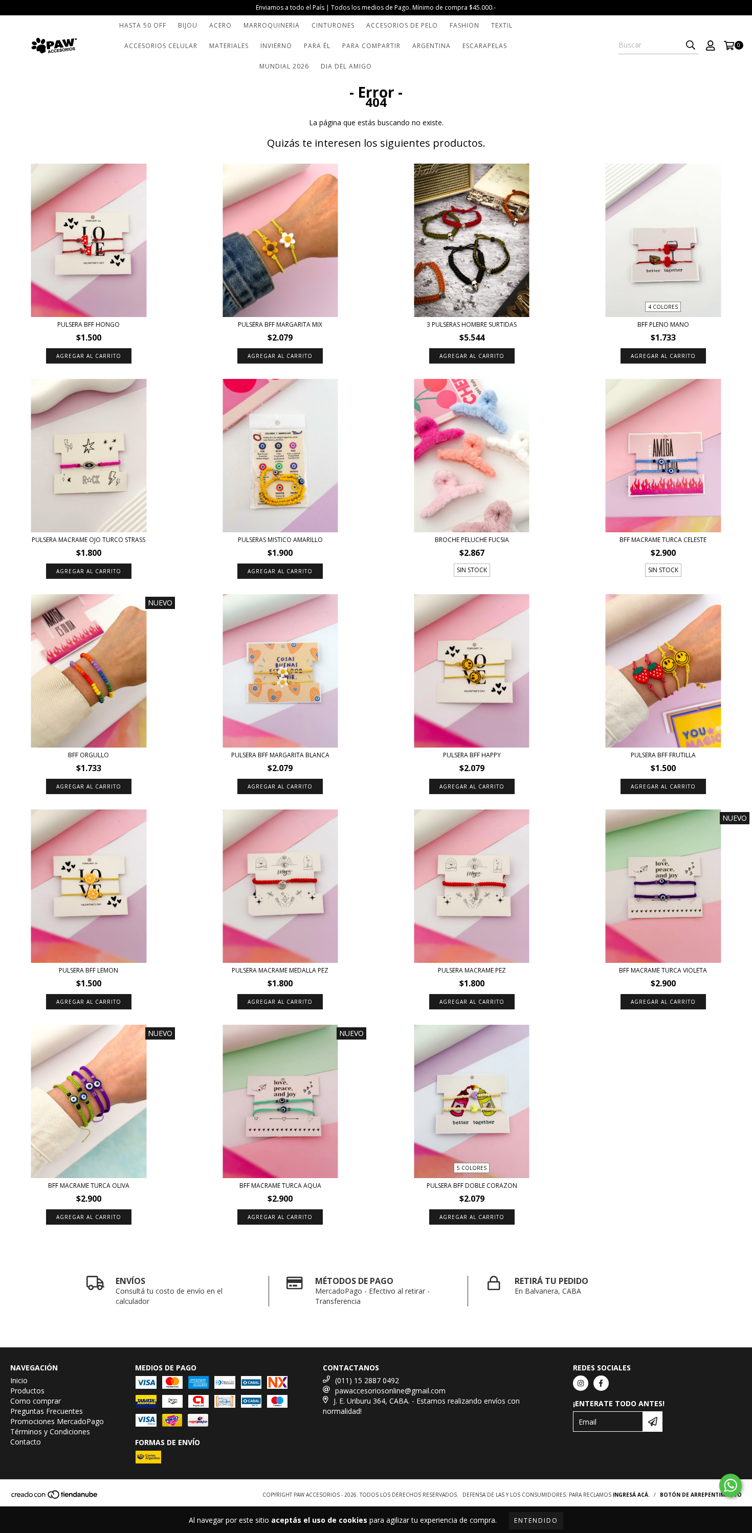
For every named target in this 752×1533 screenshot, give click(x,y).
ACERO (220, 25)
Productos (27, 1390)
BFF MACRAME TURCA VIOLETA (663, 970)
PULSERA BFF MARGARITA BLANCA (280, 755)
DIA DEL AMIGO (346, 66)
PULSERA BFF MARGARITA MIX (280, 324)
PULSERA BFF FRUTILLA (663, 755)
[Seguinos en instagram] (580, 1383)
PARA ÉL (317, 45)
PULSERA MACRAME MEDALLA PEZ (280, 970)
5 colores (471, 1167)
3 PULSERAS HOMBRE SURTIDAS (472, 324)
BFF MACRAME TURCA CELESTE (663, 539)
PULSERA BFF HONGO (88, 324)
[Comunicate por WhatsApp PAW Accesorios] (730, 1485)
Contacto (25, 1442)
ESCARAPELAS (484, 45)
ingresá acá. (631, 1494)
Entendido (536, 1520)
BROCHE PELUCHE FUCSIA (472, 539)
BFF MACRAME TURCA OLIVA (88, 1185)
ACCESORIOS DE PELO (402, 25)
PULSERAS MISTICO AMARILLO (280, 539)
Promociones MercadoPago (57, 1421)
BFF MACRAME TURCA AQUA (280, 1185)
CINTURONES (333, 25)
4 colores (663, 306)
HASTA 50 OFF (142, 25)
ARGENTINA (431, 45)
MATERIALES (229, 45)
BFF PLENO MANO (663, 324)
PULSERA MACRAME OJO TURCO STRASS (88, 539)
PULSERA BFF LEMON (88, 970)
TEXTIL (502, 25)
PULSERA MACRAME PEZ (472, 970)
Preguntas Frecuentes (46, 1411)
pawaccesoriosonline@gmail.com (390, 1390)
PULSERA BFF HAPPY (472, 755)
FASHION (464, 25)
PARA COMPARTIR (371, 45)
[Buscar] (690, 45)
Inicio (19, 1380)
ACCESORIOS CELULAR (160, 45)
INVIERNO (276, 45)
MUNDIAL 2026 (284, 66)
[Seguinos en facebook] (601, 1383)
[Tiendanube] (55, 1497)
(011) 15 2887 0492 (367, 1380)
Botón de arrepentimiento (701, 1494)
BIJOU (187, 25)
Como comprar (35, 1401)
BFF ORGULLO (88, 755)
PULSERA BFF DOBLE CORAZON (472, 1185)
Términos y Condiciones (50, 1431)
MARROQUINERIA (272, 25)
